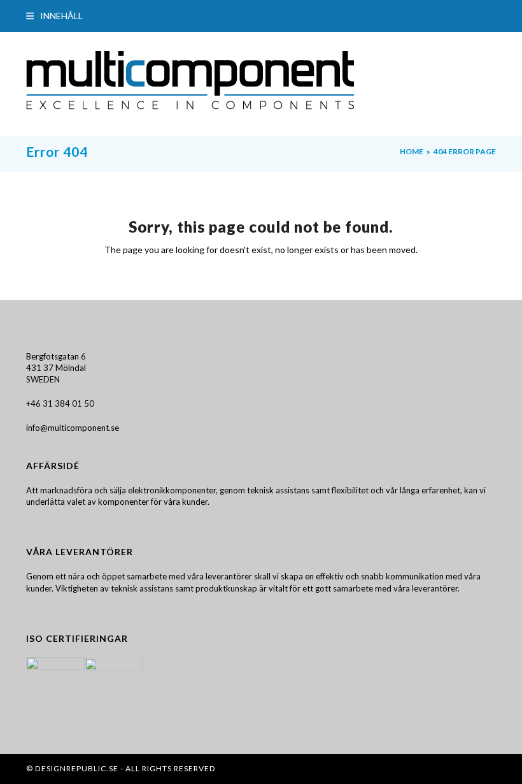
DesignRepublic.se (76, 768)
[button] (54, 15)
